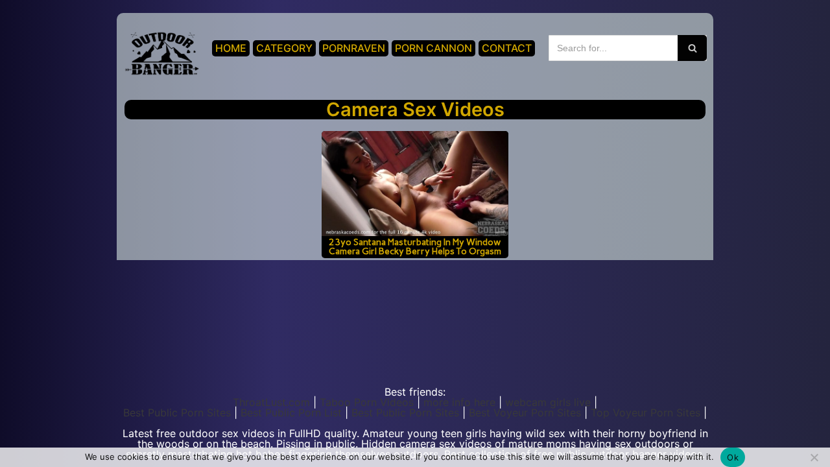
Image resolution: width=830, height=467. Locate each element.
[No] (813, 457)
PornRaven (353, 48)
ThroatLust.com (271, 402)
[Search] (692, 48)
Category (284, 48)
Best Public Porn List (291, 412)
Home (230, 48)
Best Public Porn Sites (177, 412)
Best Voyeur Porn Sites (525, 412)
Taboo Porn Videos (367, 402)
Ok (733, 457)
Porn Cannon (433, 48)
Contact (507, 48)
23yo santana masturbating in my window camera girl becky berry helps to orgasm (415, 246)
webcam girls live (548, 402)
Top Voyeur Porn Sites (645, 412)
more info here (459, 402)
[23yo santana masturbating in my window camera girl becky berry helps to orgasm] (415, 183)
